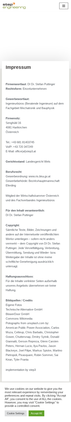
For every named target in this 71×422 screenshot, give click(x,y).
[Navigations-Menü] (63, 6)
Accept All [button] (36, 413)
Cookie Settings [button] (15, 413)
